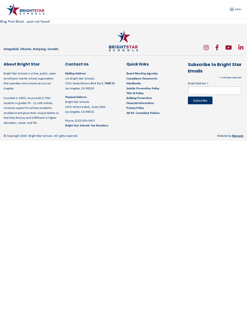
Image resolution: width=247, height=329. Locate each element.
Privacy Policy (135, 108)
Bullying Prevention (139, 98)
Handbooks (133, 83)
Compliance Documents (141, 78)
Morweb (237, 136)
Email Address (198, 83)
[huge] (206, 47)
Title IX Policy (135, 93)
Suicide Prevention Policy (142, 88)
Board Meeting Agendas (142, 73)
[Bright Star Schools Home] (123, 41)
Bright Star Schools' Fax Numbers (86, 125)
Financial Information (140, 103)
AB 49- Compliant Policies (143, 113)
